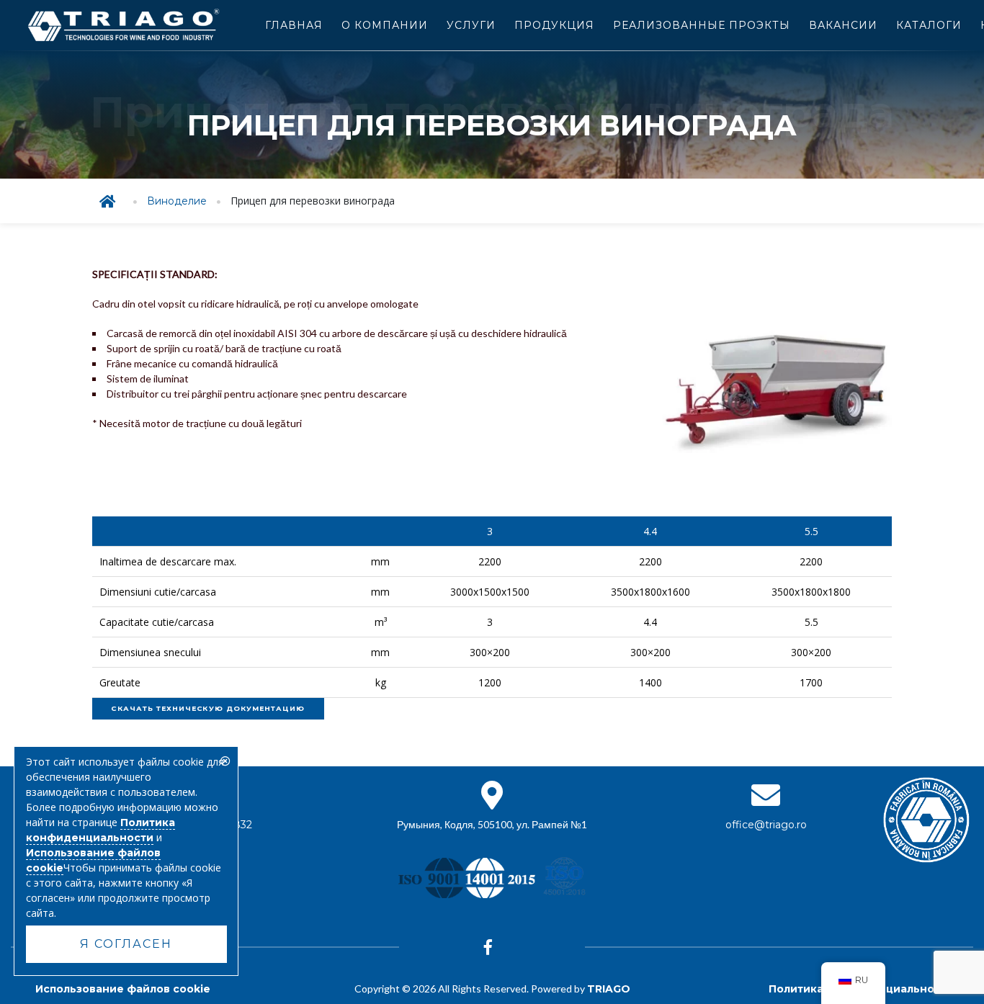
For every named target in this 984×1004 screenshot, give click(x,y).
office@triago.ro (766, 824)
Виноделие (177, 200)
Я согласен (126, 944)
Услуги (471, 25)
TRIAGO (608, 988)
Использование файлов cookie (122, 988)
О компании (384, 25)
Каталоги (929, 25)
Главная (294, 25)
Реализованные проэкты (701, 25)
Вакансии (843, 25)
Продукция (554, 25)
